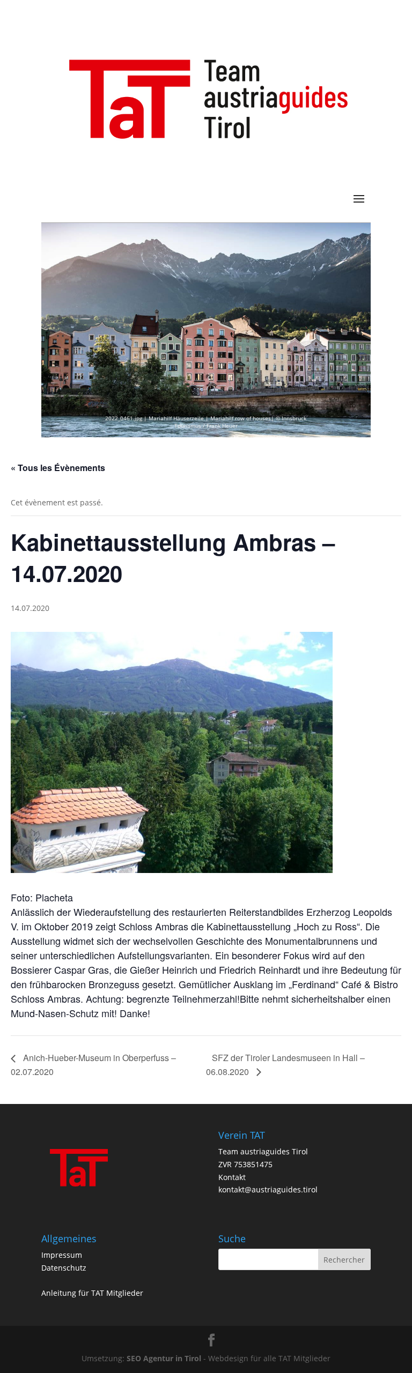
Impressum (61, 1255)
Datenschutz (63, 1268)
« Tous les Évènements (58, 467)
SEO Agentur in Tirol (164, 1358)
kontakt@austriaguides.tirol (268, 1189)
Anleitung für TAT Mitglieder (92, 1293)
